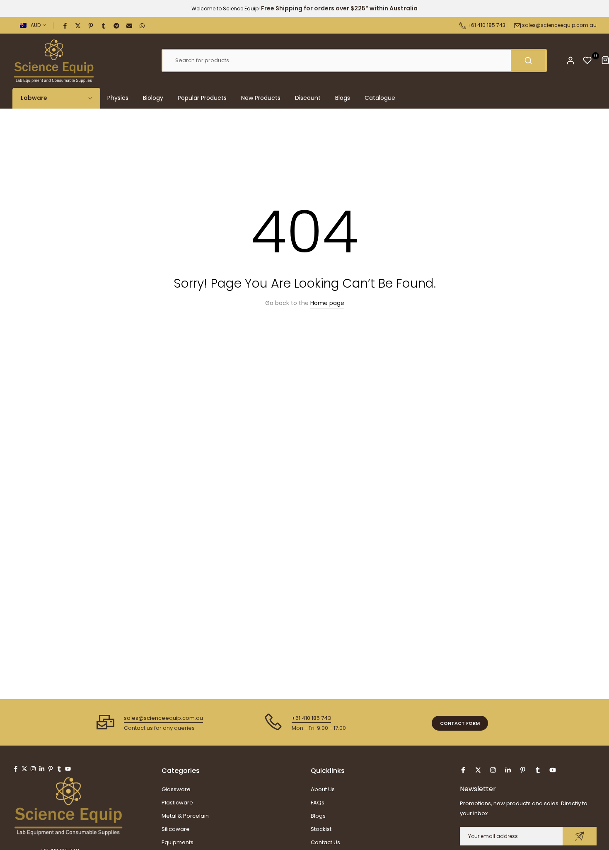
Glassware (176, 789)
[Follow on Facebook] (15, 768)
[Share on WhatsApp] (142, 25)
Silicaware (176, 829)
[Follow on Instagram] (33, 768)
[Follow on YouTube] (68, 768)
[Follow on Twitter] (24, 768)
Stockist (321, 829)
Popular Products (202, 98)
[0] (587, 60)
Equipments (177, 842)
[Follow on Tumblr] (59, 768)
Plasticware (177, 802)
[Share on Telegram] (117, 25)
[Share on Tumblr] (104, 25)
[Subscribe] (580, 836)
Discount (308, 98)
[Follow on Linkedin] (42, 768)
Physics (117, 98)
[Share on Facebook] (65, 25)
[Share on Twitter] (78, 25)
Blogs (342, 98)
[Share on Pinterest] (91, 25)
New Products (260, 98)
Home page (327, 303)
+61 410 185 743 (485, 25)
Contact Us (325, 842)
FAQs (317, 802)
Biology (153, 98)
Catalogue (380, 98)
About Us (323, 789)
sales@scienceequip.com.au (559, 25)
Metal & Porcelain (185, 816)
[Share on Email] (129, 25)
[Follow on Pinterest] (50, 768)
